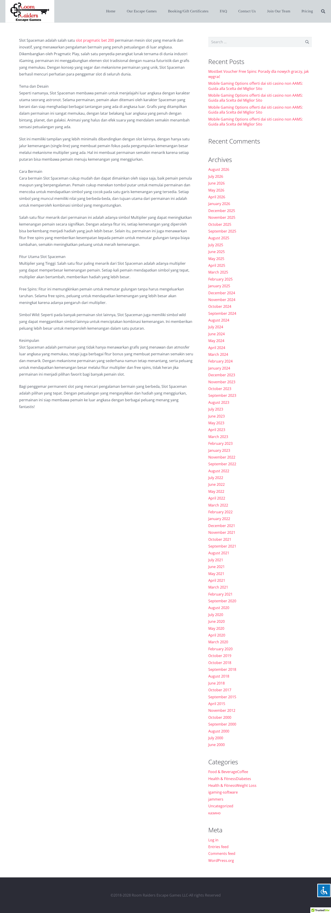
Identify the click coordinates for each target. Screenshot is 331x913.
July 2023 (215, 409)
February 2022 (220, 511)
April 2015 (216, 703)
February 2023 (220, 443)
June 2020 (216, 621)
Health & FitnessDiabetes (229, 778)
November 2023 (221, 381)
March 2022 (218, 505)
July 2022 (215, 477)
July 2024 (215, 326)
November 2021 (221, 532)
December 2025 (221, 210)
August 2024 (218, 320)
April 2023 (216, 429)
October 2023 (219, 388)
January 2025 (219, 285)
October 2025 (219, 224)
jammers (215, 799)
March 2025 (218, 272)
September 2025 (222, 231)
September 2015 (222, 696)
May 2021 (216, 573)
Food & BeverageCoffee (228, 771)
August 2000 (218, 731)
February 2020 (220, 648)
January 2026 (219, 203)
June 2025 (216, 251)
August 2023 (218, 402)
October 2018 (219, 662)
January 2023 (219, 450)
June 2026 (216, 183)
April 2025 (216, 265)
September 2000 (222, 724)
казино (214, 812)
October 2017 (219, 689)
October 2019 (219, 655)
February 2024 (220, 361)
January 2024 (219, 368)
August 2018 (218, 676)
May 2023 (216, 422)
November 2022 (221, 457)
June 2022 (216, 484)
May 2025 (216, 258)
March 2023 (218, 436)
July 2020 (215, 614)
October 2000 (219, 717)
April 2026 (216, 196)
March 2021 (218, 587)
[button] (323, 11)
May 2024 (216, 340)
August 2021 (218, 552)
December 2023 (221, 374)
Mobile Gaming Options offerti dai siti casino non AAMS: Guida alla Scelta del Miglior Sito (255, 86)
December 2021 (221, 525)
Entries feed (218, 846)
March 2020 (218, 641)
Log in (213, 840)
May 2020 (216, 628)
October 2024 (219, 306)
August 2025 (218, 237)
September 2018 (222, 669)
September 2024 (222, 313)
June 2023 (216, 416)
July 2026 (215, 176)
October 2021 (219, 539)
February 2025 (220, 279)
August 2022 (218, 470)
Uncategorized (220, 805)
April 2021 (216, 580)
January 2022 (219, 518)
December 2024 (221, 292)
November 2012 (221, 710)
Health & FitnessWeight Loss (232, 785)
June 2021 (216, 566)
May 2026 (216, 190)
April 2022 (216, 498)
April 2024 (216, 347)
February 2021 (220, 594)
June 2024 (216, 333)
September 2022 (222, 463)
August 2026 (218, 169)
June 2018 (216, 683)
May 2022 (216, 491)
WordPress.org (221, 860)
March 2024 (218, 354)
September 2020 (222, 600)
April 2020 (216, 635)
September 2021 (222, 546)
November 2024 (221, 299)
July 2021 (215, 559)
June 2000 (216, 744)
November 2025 (221, 217)
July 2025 (215, 244)
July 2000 (215, 737)
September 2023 (222, 395)
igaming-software (223, 792)
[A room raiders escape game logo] (29, 11)
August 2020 (218, 607)
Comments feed (221, 853)
